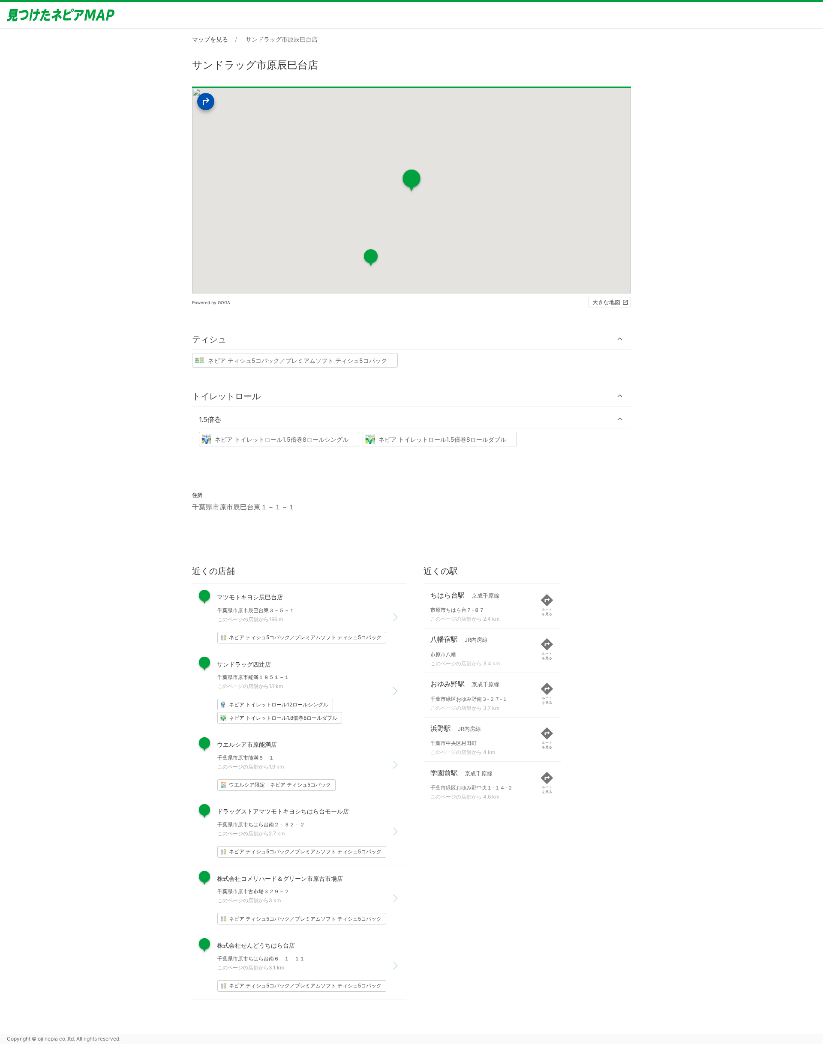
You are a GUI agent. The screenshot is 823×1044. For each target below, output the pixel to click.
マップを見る (210, 39)
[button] (411, 339)
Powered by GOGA (211, 302)
